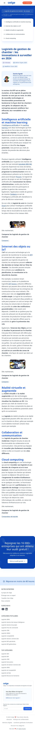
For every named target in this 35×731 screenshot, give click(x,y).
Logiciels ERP (5, 656)
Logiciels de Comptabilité (8, 670)
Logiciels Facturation (7, 662)
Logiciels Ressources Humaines (10, 676)
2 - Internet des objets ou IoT (12, 26)
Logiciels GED (5, 654)
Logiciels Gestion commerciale (10, 638)
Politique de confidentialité (20, 719)
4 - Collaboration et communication (14, 34)
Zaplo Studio (22, 729)
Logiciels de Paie (6, 673)
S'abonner (27, 708)
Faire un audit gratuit (16, 561)
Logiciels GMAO (5, 633)
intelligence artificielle (11, 125)
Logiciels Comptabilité (7, 636)
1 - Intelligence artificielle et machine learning (17, 22)
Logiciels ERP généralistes (8, 644)
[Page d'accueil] (11, 2)
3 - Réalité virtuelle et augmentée (13, 30)
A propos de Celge (6, 592)
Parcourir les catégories (17, 725)
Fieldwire (13, 194)
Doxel (4, 206)
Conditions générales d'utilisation (23, 722)
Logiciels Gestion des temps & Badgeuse (12, 622)
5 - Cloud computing (10, 38)
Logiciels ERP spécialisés (8, 641)
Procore (18, 177)
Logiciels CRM (5, 630)
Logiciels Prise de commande (9, 627)
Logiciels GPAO (5, 619)
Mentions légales (7, 722)
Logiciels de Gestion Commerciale (11, 665)
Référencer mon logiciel (12, 698)
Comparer (28, 3)
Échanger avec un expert (8, 595)
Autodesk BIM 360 (25, 164)
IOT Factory (12, 284)
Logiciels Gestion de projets (9, 625)
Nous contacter (5, 601)
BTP (31, 255)
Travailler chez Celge (7, 598)
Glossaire (9, 719)
